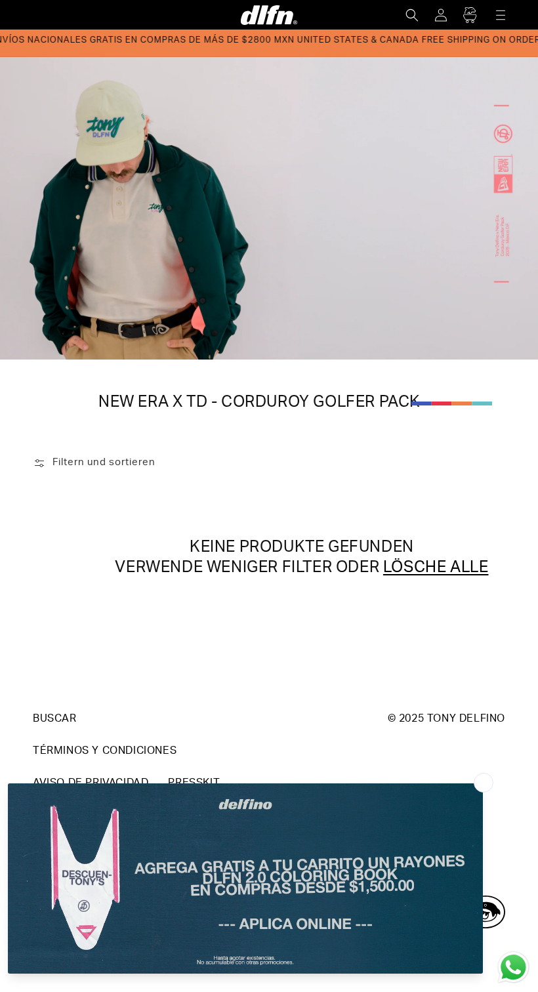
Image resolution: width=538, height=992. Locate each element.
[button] (412, 15)
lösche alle (436, 569)
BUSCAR (55, 719)
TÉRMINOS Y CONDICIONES (104, 752)
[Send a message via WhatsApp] (513, 967)
